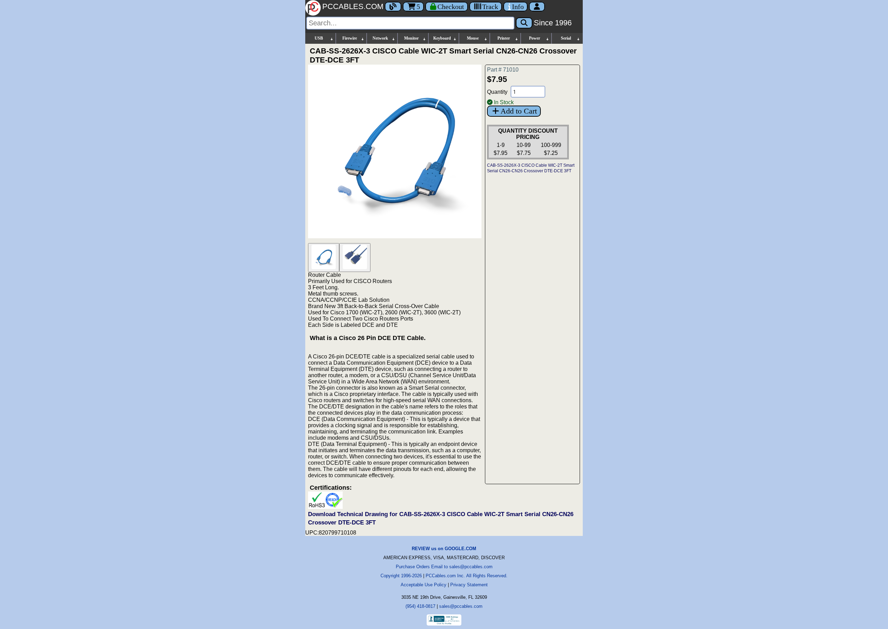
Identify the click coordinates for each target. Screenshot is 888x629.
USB (319, 38)
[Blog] (393, 6)
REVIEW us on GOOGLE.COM (444, 548)
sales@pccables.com (461, 606)
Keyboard (442, 38)
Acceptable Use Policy (423, 584)
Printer (503, 38)
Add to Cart (519, 111)
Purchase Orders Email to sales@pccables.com (444, 566)
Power (534, 38)
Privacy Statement (469, 584)
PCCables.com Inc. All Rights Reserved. (466, 575)
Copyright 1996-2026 (401, 575)
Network (380, 38)
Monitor (411, 38)
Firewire (349, 38)
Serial (566, 38)
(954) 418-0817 (420, 606)
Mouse (473, 38)
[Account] (537, 6)
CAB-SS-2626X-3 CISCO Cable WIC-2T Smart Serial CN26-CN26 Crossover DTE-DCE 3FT (530, 168)
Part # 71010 (503, 70)
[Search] (524, 22)
